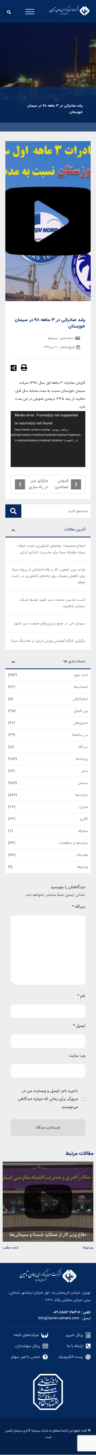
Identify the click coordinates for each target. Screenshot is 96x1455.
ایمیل (79, 1026)
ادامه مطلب (11, 1247)
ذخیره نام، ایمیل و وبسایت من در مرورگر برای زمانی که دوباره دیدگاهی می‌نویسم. (48, 1099)
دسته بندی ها (74, 661)
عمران (83, 807)
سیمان (83, 783)
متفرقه (83, 831)
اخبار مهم (81, 675)
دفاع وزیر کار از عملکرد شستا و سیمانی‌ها (48, 1234)
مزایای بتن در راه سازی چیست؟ (38, 484)
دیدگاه (83, 747)
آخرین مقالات (74, 530)
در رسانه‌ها (80, 735)
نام (81, 996)
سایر (84, 771)
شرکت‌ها (81, 795)
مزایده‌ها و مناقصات (73, 843)
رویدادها (82, 759)
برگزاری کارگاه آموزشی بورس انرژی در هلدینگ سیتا (48, 641)
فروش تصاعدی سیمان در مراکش (60, 484)
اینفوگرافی (80, 699)
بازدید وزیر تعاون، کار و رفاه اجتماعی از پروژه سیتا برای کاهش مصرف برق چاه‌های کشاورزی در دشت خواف (48, 576)
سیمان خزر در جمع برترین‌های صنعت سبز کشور (49, 624)
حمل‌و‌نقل (81, 723)
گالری (84, 819)
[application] (48, 439)
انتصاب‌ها (81, 687)
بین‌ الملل (81, 711)
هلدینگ (82, 855)
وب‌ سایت (77, 1056)
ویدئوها (82, 867)
